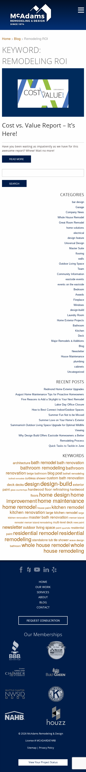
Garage (80, 207)
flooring (80, 253)
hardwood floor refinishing (48, 489)
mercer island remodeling (38, 522)
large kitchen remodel (62, 512)
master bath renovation (48, 517)
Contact (43, 607)
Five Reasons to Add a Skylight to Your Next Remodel (52, 399)
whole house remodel (46, 544)
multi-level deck (63, 522)
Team (81, 268)
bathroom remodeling (42, 467)
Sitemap (31, 747)
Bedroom (79, 289)
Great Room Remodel (71, 222)
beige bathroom (37, 473)
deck (11, 484)
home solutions (75, 227)
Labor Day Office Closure (69, 404)
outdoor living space (39, 527)
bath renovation (70, 462)
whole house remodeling (64, 547)
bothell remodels (16, 478)
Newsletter (78, 351)
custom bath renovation (65, 477)
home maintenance (61, 500)
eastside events (75, 279)
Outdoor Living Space (71, 263)
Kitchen (79, 330)
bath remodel (43, 462)
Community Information (70, 274)
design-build (77, 309)
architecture (21, 462)
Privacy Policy (46, 747)
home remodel (19, 506)
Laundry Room (75, 315)
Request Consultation (43, 620)
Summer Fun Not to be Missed (66, 414)
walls (81, 258)
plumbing (79, 361)
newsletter (12, 527)
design (32, 483)
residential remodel (35, 533)
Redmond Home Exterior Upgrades (64, 389)
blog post (55, 472)
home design (54, 494)
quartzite (66, 527)
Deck (81, 335)
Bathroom (78, 325)
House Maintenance (72, 356)
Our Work (43, 587)
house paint (44, 508)
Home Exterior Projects (70, 320)
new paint (78, 522)
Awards (79, 294)
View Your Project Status (43, 762)
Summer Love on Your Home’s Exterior (61, 420)
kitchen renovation (27, 512)
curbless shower (35, 478)
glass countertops (19, 489)
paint (58, 527)
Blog (17, 38)
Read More (16, 159)
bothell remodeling (73, 473)
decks (19, 484)
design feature (76, 237)
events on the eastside (71, 284)
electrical (79, 232)
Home (6, 38)
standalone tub (42, 540)
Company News (75, 212)
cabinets (79, 366)
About (43, 597)
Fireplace (78, 299)
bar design (78, 202)
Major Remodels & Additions (67, 340)
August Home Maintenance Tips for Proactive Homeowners (49, 394)
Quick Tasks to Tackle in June (66, 445)
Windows (79, 304)
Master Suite (76, 248)
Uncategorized (75, 371)
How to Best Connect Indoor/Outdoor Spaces (58, 409)
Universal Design (74, 243)
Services (43, 592)
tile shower (61, 540)
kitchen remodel (68, 507)
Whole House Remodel (71, 217)
